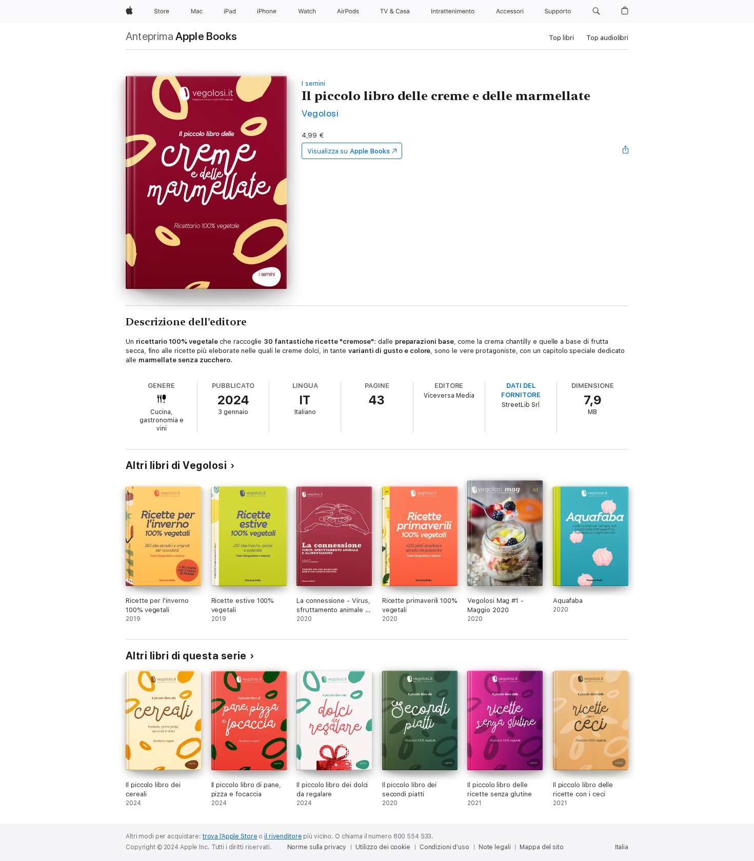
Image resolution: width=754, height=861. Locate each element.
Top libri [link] (561, 38)
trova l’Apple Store (230, 836)
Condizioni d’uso (444, 847)
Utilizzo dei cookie (382, 847)
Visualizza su (348, 151)
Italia (621, 847)
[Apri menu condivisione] (626, 151)
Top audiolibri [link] (607, 38)
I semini (313, 83)
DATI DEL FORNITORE (520, 390)
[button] (596, 11)
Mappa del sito (541, 847)
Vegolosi (320, 113)
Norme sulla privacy (317, 847)
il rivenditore (283, 836)
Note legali (495, 847)
